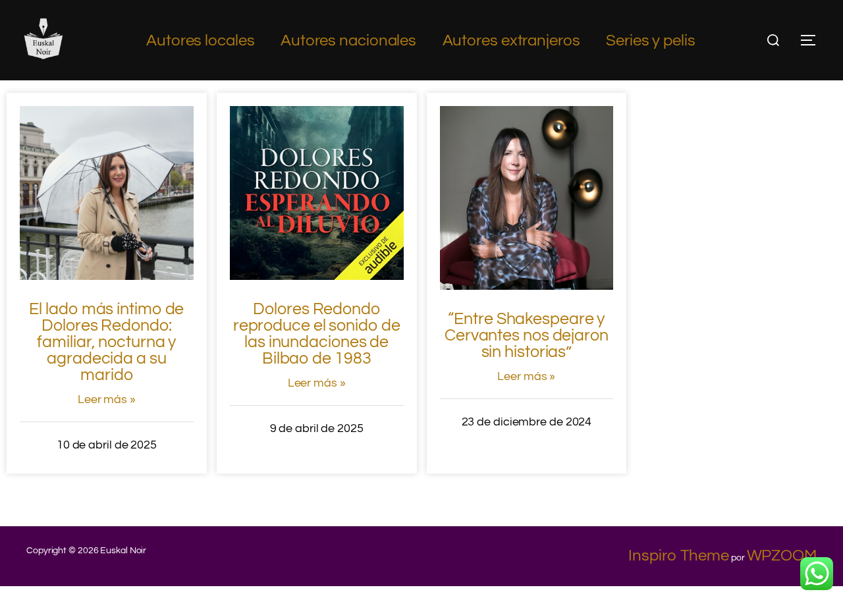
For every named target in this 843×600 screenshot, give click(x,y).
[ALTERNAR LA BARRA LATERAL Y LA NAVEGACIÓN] (813, 40)
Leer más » (107, 399)
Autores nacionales (348, 40)
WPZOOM (782, 555)
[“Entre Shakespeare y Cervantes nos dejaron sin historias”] (527, 285)
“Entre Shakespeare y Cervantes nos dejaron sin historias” (527, 335)
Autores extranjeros (511, 40)
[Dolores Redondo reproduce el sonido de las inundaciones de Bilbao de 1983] (317, 275)
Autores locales (200, 40)
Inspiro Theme (678, 555)
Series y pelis (650, 40)
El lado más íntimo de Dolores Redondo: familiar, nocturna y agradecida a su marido (106, 341)
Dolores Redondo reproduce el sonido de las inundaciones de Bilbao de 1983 (316, 333)
